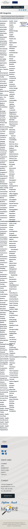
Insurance (12, 66)
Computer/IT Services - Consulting (3, 162)
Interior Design (13, 88)
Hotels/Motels (13, 52)
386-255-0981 (9, 488)
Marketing (12, 129)
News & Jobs (5, 470)
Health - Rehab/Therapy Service (13, 30)
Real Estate (12, 243)
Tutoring (11, 379)
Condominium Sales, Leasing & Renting (4, 187)
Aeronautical (3, 48)
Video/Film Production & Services (13, 391)
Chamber (4, 463)
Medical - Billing (13, 146)
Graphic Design (4, 396)
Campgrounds (4, 129)
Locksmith (12, 110)
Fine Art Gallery (4, 356)
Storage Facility (13, 329)
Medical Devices (13, 154)
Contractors (3, 215)
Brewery (2, 125)
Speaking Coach (13, 325)
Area (2, 466)
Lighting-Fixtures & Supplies (12, 106)
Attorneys (3, 81)
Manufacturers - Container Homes (13, 125)
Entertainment (4, 340)
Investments (14, 249)
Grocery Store (4, 398)
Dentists (2, 298)
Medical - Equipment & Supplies (12, 150)
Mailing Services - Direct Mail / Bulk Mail (13, 117)
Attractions (3, 83)
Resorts (11, 277)
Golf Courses (4, 388)
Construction (4, 191)
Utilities (11, 383)
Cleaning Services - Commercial (3, 149)
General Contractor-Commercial (3, 383)
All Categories (20, 18)
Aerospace (3, 51)
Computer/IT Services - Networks (3, 168)
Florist (2, 366)
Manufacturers (13, 122)
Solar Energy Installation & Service (13, 321)
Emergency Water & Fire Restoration (3, 326)
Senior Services (13, 305)
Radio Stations (13, 241)
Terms (18, 524)
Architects (3, 67)
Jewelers (11, 98)
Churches (2, 139)
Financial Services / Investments (3, 348)
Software (12, 317)
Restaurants (12, 279)
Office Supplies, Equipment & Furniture (13, 195)
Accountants (3, 21)
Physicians (12, 213)
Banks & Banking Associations (3, 105)
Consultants (3, 193)
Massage (11, 142)
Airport (2, 57)
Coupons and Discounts (8, 18)
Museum (11, 178)
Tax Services (12, 339)
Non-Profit (12, 191)
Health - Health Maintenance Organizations (4, 427)
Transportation (13, 375)
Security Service (13, 301)
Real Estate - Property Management (13, 267)
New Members (20, 16)
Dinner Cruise (3, 300)
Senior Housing (13, 303)
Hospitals (12, 50)
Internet (13, 136)
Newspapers (12, 180)
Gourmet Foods (4, 390)
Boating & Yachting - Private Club (3, 120)
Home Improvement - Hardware (13, 46)
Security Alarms (13, 299)
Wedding (11, 403)
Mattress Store (13, 144)
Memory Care (13, 158)
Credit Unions (4, 294)
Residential (14, 275)
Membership (5, 468)
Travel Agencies (13, 377)
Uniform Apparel (13, 381)
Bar (1, 109)
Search (3, 16)
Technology (12, 341)
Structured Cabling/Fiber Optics (13, 333)
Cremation (3, 296)
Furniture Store (4, 376)
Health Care (12, 38)
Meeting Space (13, 156)
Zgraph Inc (9, 525)
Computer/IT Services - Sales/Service (4, 174)
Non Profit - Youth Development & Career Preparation (13, 185)
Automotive (3, 101)
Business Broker (4, 127)
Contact (4, 474)
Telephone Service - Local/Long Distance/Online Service (13, 347)
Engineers (3, 338)
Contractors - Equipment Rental (4, 233)
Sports (11, 327)
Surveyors (12, 337)
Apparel (2, 65)
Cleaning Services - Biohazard (3, 143)
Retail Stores (13, 289)
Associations (3, 79)
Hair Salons (3, 400)
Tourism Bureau (13, 373)
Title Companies (13, 371)
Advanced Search (10, 16)
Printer (11, 227)
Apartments (3, 63)
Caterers (2, 133)
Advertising (3, 27)
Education (3, 306)
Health (2, 402)
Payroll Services (13, 203)
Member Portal (8, 495)
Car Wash (2, 131)
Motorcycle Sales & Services (12, 170)
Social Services (13, 315)
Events (3, 472)
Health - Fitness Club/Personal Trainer (4, 410)
